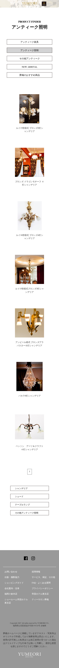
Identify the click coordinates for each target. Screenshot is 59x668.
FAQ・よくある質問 (41, 582)
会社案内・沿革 (12, 588)
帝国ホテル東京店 (40, 593)
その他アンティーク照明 (26, 512)
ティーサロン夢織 (40, 599)
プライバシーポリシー (42, 588)
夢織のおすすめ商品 (29, 74)
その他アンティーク (29, 58)
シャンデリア (21, 488)
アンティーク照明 (29, 50)
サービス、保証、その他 (43, 577)
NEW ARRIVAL (29, 66)
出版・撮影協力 (12, 577)
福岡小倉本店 (11, 593)
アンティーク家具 (29, 41)
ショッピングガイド (14, 582)
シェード (19, 496)
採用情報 (36, 571)
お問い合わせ (11, 571)
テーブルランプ (22, 504)
